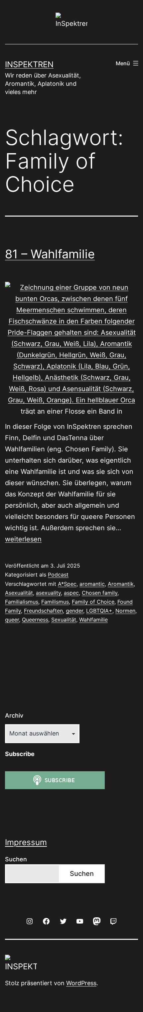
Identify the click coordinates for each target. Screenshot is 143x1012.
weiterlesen (23, 539)
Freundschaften (43, 610)
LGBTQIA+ (99, 610)
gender (74, 610)
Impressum (26, 842)
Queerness (35, 619)
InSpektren (29, 64)
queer (12, 619)
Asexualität (19, 592)
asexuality (48, 592)
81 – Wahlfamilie (50, 254)
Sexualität (63, 619)
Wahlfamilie (93, 619)
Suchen (16, 859)
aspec (71, 592)
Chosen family (99, 592)
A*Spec (67, 584)
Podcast (58, 574)
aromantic (92, 584)
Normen (125, 610)
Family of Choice (93, 601)
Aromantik (121, 584)
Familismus (55, 601)
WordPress (81, 983)
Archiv (14, 715)
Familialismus (21, 601)
